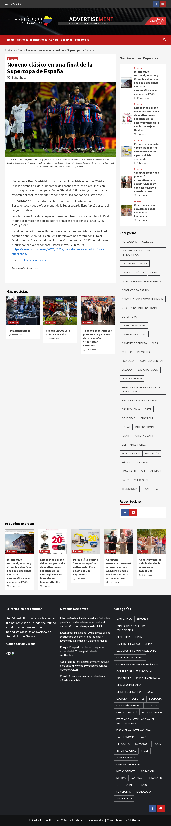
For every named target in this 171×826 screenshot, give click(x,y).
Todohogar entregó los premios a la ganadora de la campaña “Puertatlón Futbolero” (97, 338)
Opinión (155, 471)
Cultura (53, 39)
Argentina (129, 263)
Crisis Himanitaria (134, 325)
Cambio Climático (133, 272)
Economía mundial (151, 360)
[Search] (164, 39)
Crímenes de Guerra (134, 343)
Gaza (148, 409)
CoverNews (114, 820)
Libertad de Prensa (134, 444)
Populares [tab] (150, 58)
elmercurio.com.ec (35, 260)
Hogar (126, 427)
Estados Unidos (132, 378)
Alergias (147, 241)
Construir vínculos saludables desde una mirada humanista (82, 678)
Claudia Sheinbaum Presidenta (141, 281)
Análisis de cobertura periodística (136, 252)
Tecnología (82, 39)
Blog (20, 50)
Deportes (66, 39)
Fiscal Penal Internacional (139, 400)
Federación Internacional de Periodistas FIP (141, 389)
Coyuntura (129, 316)
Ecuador (127, 369)
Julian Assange (144, 435)
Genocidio (129, 418)
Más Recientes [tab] (130, 58)
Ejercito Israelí (148, 369)
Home (10, 39)
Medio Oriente (131, 453)
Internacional (38, 39)
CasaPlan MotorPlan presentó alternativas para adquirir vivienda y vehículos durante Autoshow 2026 (84, 665)
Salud (125, 480)
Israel (126, 435)
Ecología (128, 360)
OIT (143, 471)
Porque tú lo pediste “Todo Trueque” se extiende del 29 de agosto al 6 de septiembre (146, 151)
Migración (152, 453)
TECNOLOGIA (129, 488)
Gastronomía (131, 409)
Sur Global (141, 480)
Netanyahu (129, 471)
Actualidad (129, 241)
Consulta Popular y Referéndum (142, 299)
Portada (10, 50)
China (154, 272)
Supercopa (32, 268)
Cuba (155, 343)
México (126, 462)
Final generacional (20, 330)
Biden (143, 263)
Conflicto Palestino (135, 290)
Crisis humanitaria (134, 334)
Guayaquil (147, 418)
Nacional (22, 39)
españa (21, 268)
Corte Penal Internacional (140, 307)
